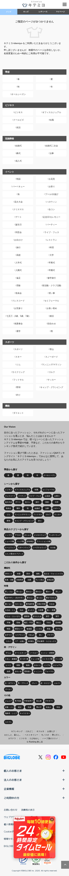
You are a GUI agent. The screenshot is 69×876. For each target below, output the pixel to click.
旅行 (18, 247)
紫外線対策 (30, 604)
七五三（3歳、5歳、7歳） (18, 316)
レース (8, 665)
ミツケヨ (23, 738)
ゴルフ (52, 372)
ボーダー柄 (24, 659)
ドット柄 (58, 659)
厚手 (47, 616)
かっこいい (38, 671)
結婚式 (18, 145)
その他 (52, 547)
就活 (18, 127)
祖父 (20, 707)
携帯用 (26, 616)
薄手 (57, 616)
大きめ (51, 604)
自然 (8, 671)
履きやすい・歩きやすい (14, 598)
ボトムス (27, 535)
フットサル (18, 379)
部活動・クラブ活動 (51, 285)
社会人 (48, 707)
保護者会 (18, 323)
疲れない (39, 591)
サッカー (51, 379)
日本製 (58, 622)
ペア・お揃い (19, 641)
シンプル (47, 665)
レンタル (39, 629)
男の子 (39, 707)
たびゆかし (34, 738)
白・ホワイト (10, 683)
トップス (8, 535)
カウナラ (12, 738)
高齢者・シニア (11, 713)
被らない (39, 598)
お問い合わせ (10, 809)
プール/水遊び (51, 194)
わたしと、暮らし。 (13, 735)
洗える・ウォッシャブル (53, 574)
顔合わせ (51, 323)
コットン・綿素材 (47, 653)
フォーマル (49, 671)
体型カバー (18, 629)
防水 (28, 574)
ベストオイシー (31, 735)
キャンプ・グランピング (51, 387)
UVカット (9, 574)
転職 (52, 120)
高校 (18, 255)
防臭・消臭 (9, 580)
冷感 (18, 574)
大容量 (40, 610)
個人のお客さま (13, 771)
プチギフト (49, 701)
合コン (52, 209)
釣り (18, 395)
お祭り (52, 186)
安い (41, 635)
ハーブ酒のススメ (50, 738)
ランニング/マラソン (51, 364)
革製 (18, 665)
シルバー (57, 683)
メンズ (8, 12)
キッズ (26, 12)
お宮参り (18, 308)
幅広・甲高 (28, 622)
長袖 (18, 622)
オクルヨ (40, 731)
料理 (52, 247)
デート (18, 217)
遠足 (18, 278)
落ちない (30, 598)
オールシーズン (18, 94)
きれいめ (18, 671)
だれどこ (29, 731)
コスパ (8, 641)
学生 (58, 707)
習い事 (52, 293)
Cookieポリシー (12, 831)
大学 (52, 255)
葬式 (18, 153)
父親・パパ (9, 707)
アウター (18, 535)
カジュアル (57, 665)
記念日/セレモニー (51, 217)
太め (21, 610)
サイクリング (18, 372)
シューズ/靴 (9, 541)
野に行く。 (57, 735)
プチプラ (50, 635)
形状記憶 (50, 580)
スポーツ (18, 349)
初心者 (39, 701)
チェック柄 (35, 659)
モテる (58, 629)
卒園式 (52, 270)
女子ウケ (8, 635)
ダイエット (18, 413)
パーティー (52, 224)
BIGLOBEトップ (12, 846)
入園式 (18, 270)
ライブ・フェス (51, 232)
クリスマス (18, 209)
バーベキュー (18, 186)
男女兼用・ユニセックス (46, 641)
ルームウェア (10, 547)
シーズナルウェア (40, 547)
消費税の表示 (28, 809)
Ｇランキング (17, 731)
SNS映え (31, 641)
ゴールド (8, 689)
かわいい (37, 665)
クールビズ (18, 120)
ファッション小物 (43, 541)
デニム (8, 653)
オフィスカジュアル (51, 112)
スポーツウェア (24, 547)
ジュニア (8, 701)
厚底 (48, 629)
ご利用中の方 (11, 798)
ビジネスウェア (40, 535)
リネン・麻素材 (11, 659)
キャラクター (25, 713)
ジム (18, 364)
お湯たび (51, 731)
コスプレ (8, 722)
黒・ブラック (23, 683)
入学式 (18, 262)
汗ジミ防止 (39, 580)
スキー (18, 357)
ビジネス (18, 112)
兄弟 (29, 707)
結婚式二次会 (51, 145)
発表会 (18, 293)
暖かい (48, 591)
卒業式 (52, 262)
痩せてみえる (51, 598)
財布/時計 (30, 541)
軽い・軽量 (51, 610)
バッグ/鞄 (20, 541)
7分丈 (48, 622)
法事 (52, 153)
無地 (28, 665)
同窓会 (18, 232)
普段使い (27, 671)
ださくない (18, 604)
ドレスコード (18, 300)
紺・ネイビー (45, 683)
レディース (43, 12)
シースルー (33, 653)
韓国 (8, 629)
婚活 (52, 316)
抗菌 (29, 580)
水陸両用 (19, 580)
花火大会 (18, 202)
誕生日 (18, 224)
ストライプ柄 (47, 659)
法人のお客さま (13, 780)
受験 (18, 285)
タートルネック (20, 653)
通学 (18, 331)
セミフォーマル (51, 300)
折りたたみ (37, 616)
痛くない (8, 604)
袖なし (39, 622)
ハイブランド (19, 635)
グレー (34, 683)
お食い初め (52, 308)
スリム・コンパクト (13, 616)
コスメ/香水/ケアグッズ (14, 554)
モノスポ (45, 735)
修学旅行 (51, 278)
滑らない (19, 591)
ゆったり (31, 610)
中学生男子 (28, 701)
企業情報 (9, 789)
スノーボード (51, 357)
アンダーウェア (54, 535)
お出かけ (18, 240)
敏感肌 (29, 629)
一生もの (31, 635)
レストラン (52, 240)
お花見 (52, 179)
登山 (52, 349)
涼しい (58, 591)
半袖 (8, 622)
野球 (18, 387)
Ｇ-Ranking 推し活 (34, 742)
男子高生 (18, 701)
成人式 (18, 161)
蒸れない (29, 591)
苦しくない (9, 591)
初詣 (18, 179)
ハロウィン (52, 202)
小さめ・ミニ (10, 610)
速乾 (38, 574)
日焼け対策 (41, 604)
